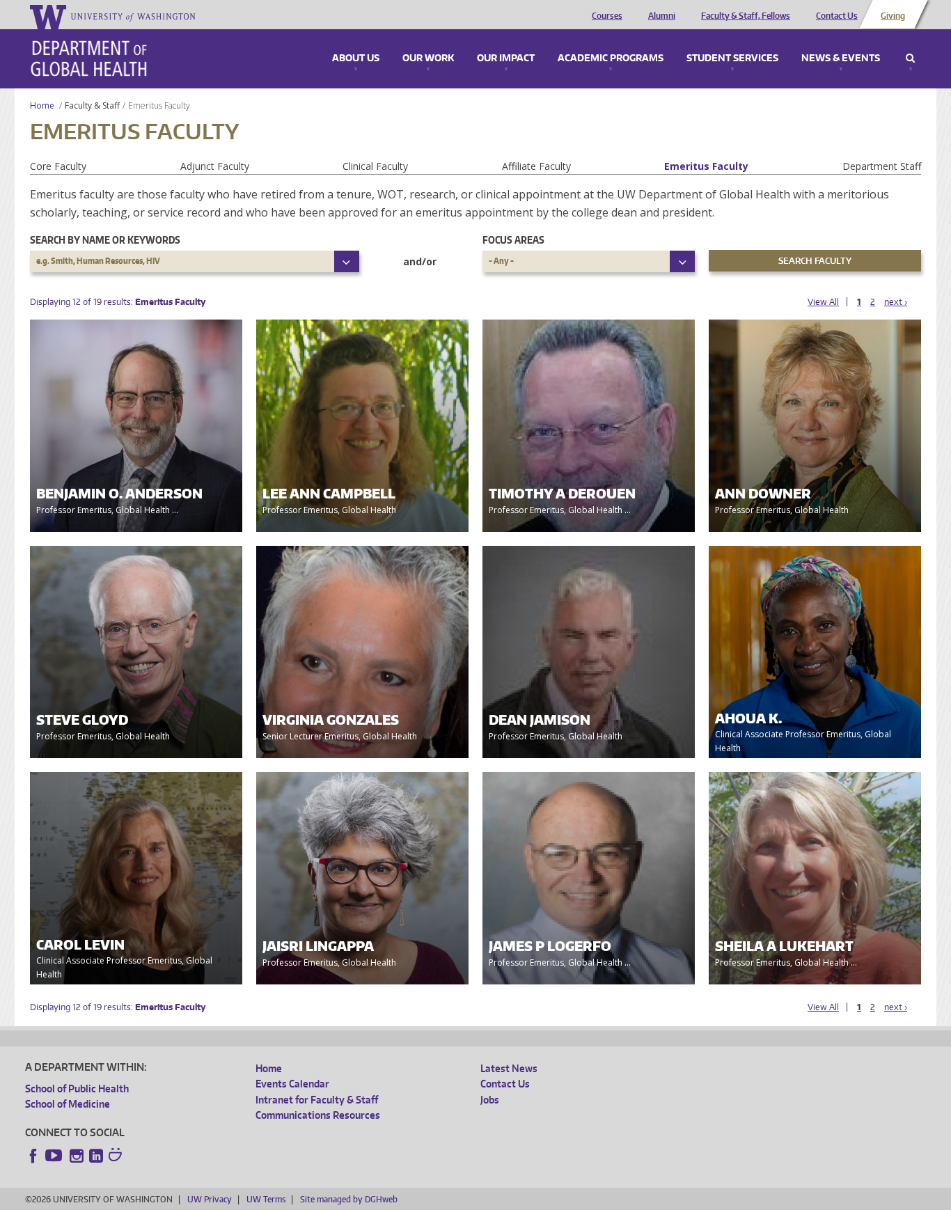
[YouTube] (55, 1155)
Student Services (732, 58)
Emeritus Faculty (706, 166)
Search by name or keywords (105, 240)
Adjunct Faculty (214, 166)
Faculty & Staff (92, 105)
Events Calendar (292, 1084)
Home (42, 105)
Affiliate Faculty (536, 166)
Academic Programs (610, 58)
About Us (355, 58)
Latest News (508, 1068)
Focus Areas (513, 240)
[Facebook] (33, 1155)
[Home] (89, 58)
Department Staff (881, 166)
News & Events (840, 58)
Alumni (661, 16)
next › (895, 302)
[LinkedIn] (96, 1155)
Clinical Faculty (375, 166)
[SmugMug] (117, 1156)
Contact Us (837, 16)
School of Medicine (67, 1104)
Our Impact (506, 58)
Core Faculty (58, 166)
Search (910, 58)
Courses (607, 16)
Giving (893, 16)
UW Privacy (209, 1199)
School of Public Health (77, 1088)
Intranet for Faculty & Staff (317, 1100)
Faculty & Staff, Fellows (745, 16)
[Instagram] (76, 1155)
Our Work (428, 58)
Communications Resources (318, 1115)
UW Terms (265, 1199)
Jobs (489, 1100)
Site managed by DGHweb (349, 1199)
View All (823, 302)
